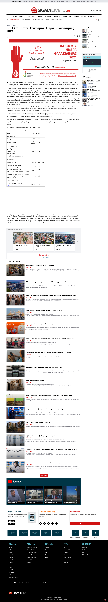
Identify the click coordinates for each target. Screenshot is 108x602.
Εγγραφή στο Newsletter (85, 523)
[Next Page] (78, 242)
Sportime (36, 1)
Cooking (78, 1)
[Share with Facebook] (74, 36)
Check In (67, 1)
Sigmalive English (85, 1)
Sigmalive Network (16, 1)
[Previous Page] (10, 242)
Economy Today (43, 1)
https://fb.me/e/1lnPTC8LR (14, 185)
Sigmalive (25, 1)
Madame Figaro (60, 1)
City (49, 1)
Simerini (31, 1)
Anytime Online (29, 399)
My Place (72, 1)
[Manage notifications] (105, 600)
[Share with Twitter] (77, 36)
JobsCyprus (93, 1)
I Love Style (53, 1)
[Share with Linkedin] (80, 36)
